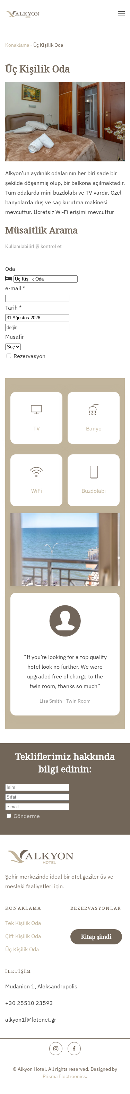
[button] (121, 14)
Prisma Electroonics (64, 1076)
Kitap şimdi (96, 937)
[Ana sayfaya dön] (22, 14)
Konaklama (17, 45)
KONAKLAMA (23, 908)
